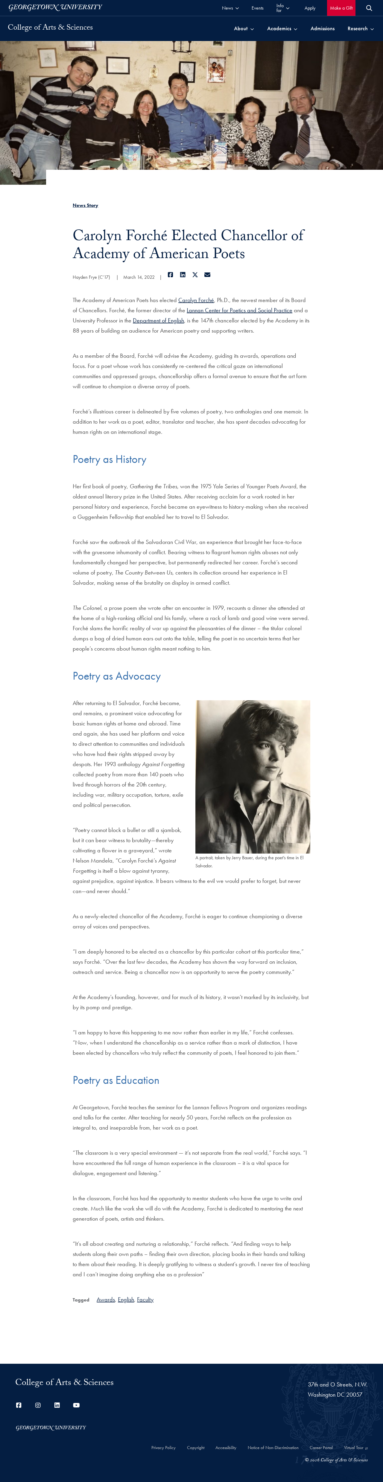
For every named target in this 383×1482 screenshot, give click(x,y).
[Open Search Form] (369, 8)
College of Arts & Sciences (50, 28)
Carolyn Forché (196, 300)
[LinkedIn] (182, 275)
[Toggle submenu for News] (237, 8)
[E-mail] (207, 275)
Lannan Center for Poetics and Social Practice (239, 310)
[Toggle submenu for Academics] (295, 28)
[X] (195, 275)
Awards (106, 1299)
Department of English (158, 320)
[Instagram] (38, 1405)
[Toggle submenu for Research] (372, 28)
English (126, 1299)
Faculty (145, 1299)
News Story (85, 205)
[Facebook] (170, 275)
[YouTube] (76, 1405)
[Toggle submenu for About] (252, 28)
